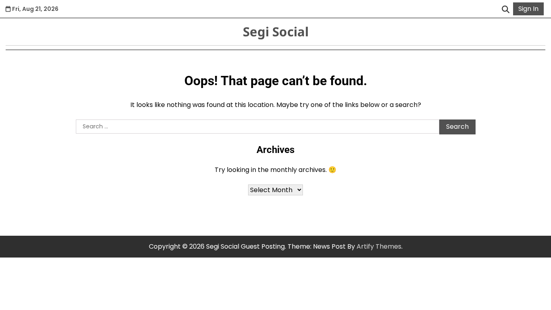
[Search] (505, 9)
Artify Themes (379, 246)
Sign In (528, 8)
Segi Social (276, 31)
